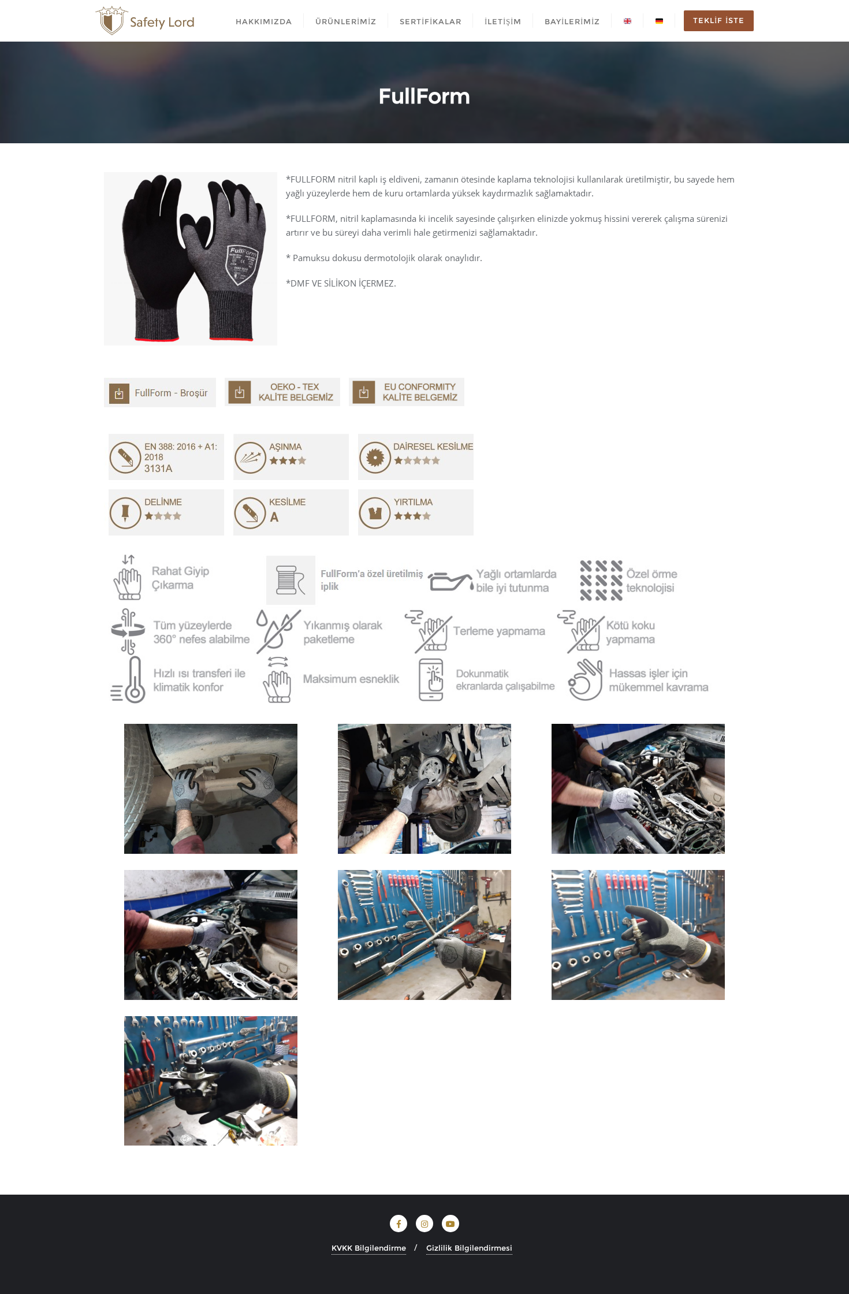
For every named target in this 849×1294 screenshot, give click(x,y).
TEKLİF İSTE (718, 20)
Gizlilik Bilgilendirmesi (469, 1247)
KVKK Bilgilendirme (369, 1247)
